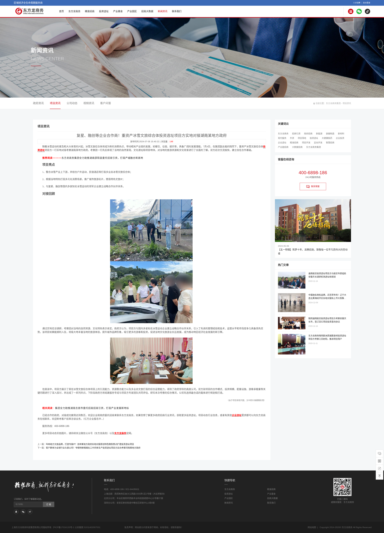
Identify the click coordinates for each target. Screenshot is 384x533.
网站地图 (312, 527)
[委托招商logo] (30, 11)
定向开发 (318, 142)
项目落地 (302, 138)
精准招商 (89, 11)
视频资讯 (88, 103)
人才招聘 (356, 3)
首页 (61, 11)
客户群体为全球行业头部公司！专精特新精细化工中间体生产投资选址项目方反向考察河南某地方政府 (93, 448)
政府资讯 (38, 103)
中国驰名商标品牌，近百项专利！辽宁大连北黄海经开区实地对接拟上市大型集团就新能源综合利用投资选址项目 (327, 298)
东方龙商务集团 (333, 103)
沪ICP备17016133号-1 (63, 527)
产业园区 (132, 11)
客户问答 (105, 103)
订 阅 (48, 504)
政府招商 (308, 133)
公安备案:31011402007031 (87, 527)
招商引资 (296, 133)
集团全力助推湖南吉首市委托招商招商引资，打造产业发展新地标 (92, 408)
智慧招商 (330, 142)
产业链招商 (283, 147)
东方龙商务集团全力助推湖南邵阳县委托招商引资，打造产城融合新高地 (102, 158)
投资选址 (104, 11)
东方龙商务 (74, 11)
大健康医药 (327, 138)
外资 (292, 138)
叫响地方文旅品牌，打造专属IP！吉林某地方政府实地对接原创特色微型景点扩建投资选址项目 (90, 444)
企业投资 (340, 138)
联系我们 (177, 11)
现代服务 (282, 138)
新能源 (319, 133)
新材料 (341, 133)
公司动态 (72, 103)
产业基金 (118, 11)
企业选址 (282, 142)
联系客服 (315, 186)
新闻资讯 (162, 11)
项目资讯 (347, 103)
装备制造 (330, 133)
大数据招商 (297, 147)
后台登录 (366, 3)
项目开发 (306, 142)
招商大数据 (147, 11)
